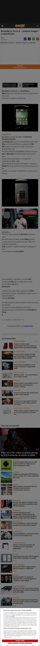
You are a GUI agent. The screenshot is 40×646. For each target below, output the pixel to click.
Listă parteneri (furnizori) (8, 637)
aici (25, 622)
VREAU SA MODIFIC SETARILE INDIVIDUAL (20, 643)
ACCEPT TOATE (20, 640)
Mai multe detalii (12, 616)
